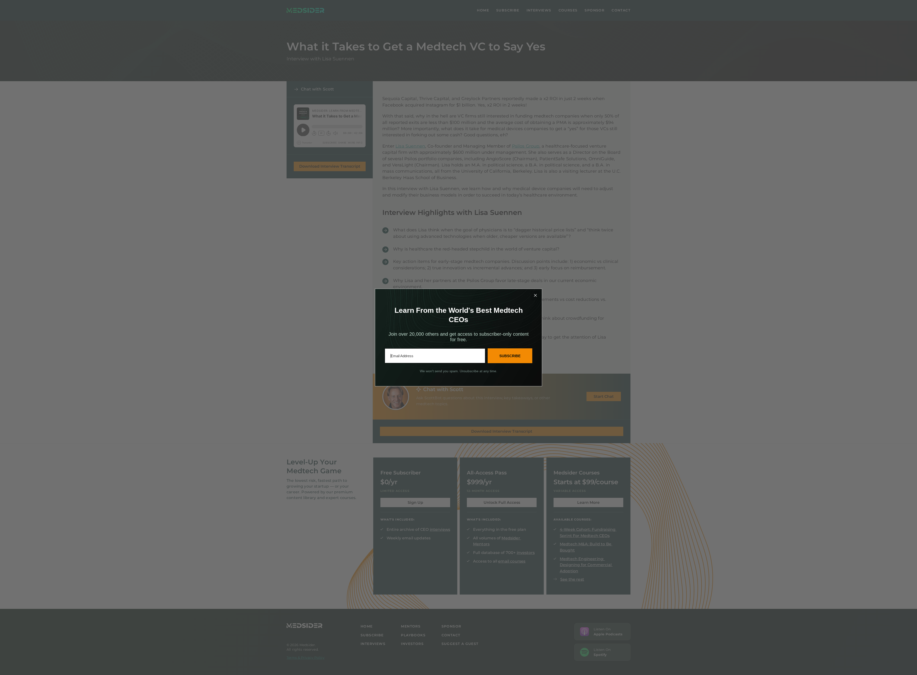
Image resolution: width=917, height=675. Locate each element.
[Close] (535, 295)
